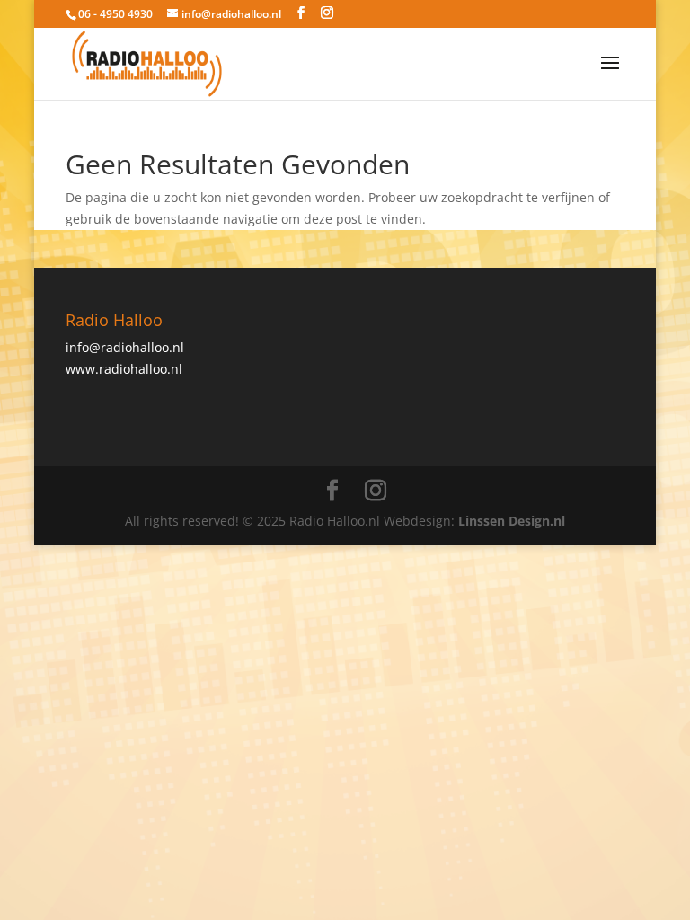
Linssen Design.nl (511, 520)
